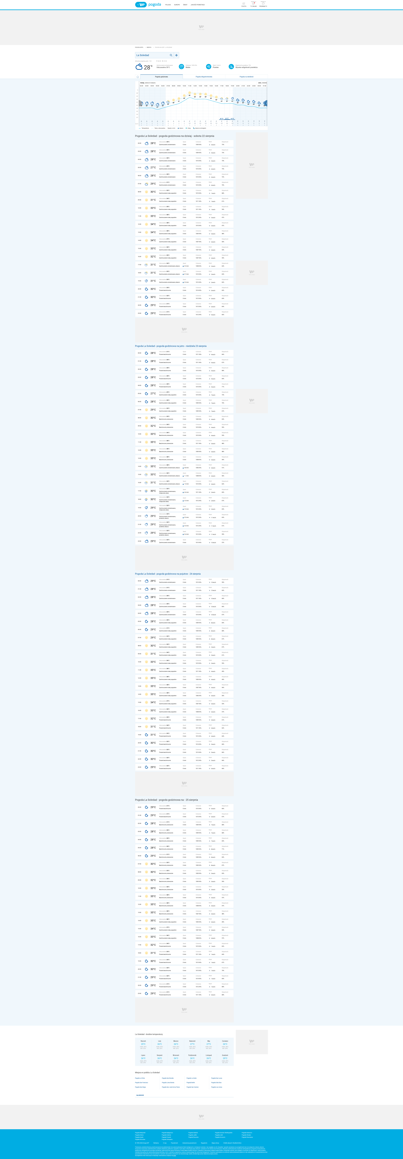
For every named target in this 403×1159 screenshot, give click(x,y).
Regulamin (204, 1143)
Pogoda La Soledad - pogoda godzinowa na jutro (159, 346)
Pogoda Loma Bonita (168, 1082)
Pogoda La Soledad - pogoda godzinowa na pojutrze (161, 574)
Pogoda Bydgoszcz (167, 1132)
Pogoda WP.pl (139, 47)
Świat (185, 5)
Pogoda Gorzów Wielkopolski (223, 1132)
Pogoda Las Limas (216, 1087)
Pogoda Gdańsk (193, 1132)
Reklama (156, 1143)
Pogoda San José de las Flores (171, 1087)
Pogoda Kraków (166, 1135)
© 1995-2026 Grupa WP (142, 1143)
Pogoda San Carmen (193, 1087)
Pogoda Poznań (166, 1137)
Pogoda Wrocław (140, 1139)
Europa (177, 5)
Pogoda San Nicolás (168, 1078)
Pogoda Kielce (139, 1135)
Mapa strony (215, 1143)
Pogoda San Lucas (216, 1078)
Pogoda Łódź (219, 1135)
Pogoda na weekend (246, 77)
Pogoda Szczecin (220, 1137)
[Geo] (176, 55)
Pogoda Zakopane (167, 1139)
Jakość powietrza (198, 5)
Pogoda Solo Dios (216, 1082)
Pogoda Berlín (191, 1082)
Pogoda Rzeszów (193, 1137)
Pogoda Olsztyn (246, 1135)
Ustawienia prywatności (189, 1143)
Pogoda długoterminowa (204, 77)
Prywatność (174, 1143)
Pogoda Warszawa (247, 1137)
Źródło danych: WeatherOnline (232, 1143)
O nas (165, 1143)
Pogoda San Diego (140, 1087)
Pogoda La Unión (192, 1078)
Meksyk (149, 47)
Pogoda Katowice (247, 1132)
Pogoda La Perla (140, 1078)
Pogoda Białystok (140, 1132)
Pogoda (155, 5)
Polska (168, 5)
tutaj (174, 1155)
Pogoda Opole (139, 1137)
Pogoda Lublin (192, 1135)
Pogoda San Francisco (141, 1082)
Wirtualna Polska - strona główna (141, 4)
